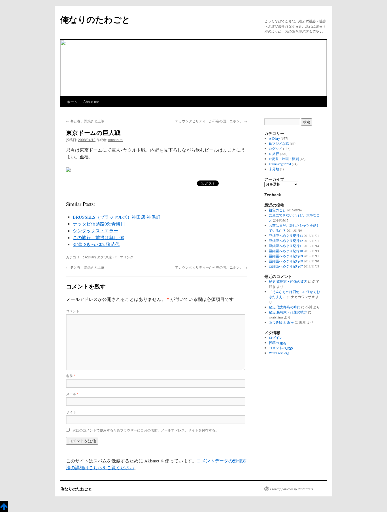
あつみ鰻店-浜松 (281, 322)
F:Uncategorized (280, 164)
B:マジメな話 (279, 143)
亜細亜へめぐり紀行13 (286, 235)
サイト (71, 411)
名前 (70, 375)
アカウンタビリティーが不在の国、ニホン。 (211, 120)
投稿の (277, 342)
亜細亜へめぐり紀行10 (286, 250)
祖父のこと (277, 210)
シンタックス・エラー (95, 230)
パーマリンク (123, 256)
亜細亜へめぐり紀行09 (286, 256)
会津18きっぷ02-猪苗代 (96, 244)
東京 (108, 256)
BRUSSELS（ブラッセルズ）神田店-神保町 (116, 217)
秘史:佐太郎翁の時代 (284, 307)
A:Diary (90, 256)
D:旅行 (274, 153)
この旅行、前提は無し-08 (98, 237)
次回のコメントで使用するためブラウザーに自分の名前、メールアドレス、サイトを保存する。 (146, 430)
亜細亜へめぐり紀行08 (286, 261)
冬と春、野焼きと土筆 (85, 120)
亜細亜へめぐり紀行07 (286, 266)
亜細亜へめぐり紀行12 (286, 240)
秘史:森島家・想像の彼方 (288, 281)
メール (72, 393)
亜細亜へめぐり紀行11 (286, 245)
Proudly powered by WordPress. (292, 488)
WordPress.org (279, 352)
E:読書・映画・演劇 (284, 158)
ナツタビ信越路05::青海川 (99, 224)
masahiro (115, 139)
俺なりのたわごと (95, 19)
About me (91, 101)
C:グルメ (275, 148)
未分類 (274, 169)
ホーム (72, 101)
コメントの (281, 347)
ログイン (275, 337)
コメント (73, 310)
